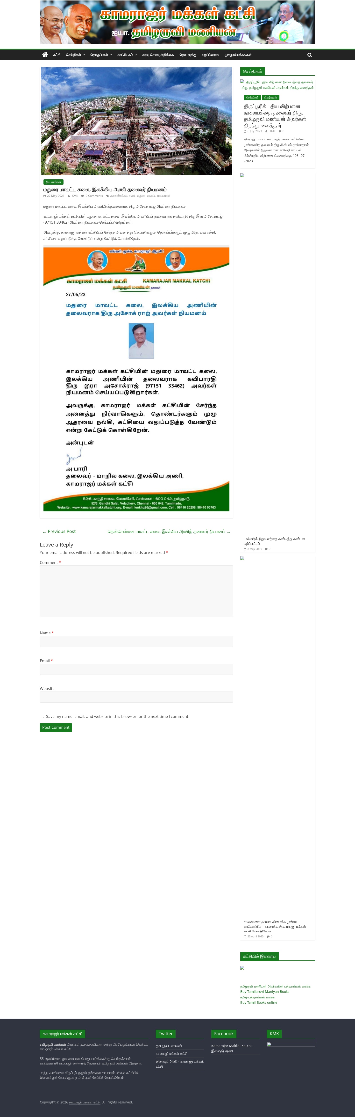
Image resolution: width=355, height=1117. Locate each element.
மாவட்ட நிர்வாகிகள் (158, 196)
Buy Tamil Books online (258, 1002)
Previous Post (59, 531)
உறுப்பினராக (210, 54)
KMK (75, 196)
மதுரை (141, 196)
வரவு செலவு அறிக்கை (158, 54)
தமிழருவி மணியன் (169, 1045)
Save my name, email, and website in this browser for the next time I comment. (117, 716)
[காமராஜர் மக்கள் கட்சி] (45, 55)
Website (47, 688)
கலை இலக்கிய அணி (122, 196)
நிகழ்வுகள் (270, 97)
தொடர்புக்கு (188, 54)
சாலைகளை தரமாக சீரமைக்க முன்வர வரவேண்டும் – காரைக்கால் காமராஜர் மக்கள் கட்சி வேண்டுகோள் (275, 926)
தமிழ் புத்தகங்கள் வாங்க (257, 997)
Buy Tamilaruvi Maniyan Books (264, 991)
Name (47, 633)
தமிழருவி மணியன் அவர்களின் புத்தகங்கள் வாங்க (275, 986)
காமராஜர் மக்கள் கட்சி (171, 1053)
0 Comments (94, 196)
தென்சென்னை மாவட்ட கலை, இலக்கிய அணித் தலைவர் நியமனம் (169, 531)
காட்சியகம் (125, 54)
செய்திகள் (73, 54)
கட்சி (56, 54)
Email (46, 660)
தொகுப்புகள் (99, 54)
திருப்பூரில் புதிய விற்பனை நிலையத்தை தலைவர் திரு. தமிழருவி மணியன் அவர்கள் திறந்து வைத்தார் (275, 115)
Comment (50, 562)
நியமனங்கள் (53, 182)
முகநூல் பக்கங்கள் (238, 54)
